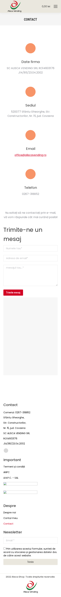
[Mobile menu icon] (56, 6)
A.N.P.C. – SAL (10, 477)
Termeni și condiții (14, 466)
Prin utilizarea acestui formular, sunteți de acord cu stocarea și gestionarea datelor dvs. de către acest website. (30, 552)
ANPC (6, 472)
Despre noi (9, 512)
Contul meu (10, 518)
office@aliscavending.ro (30, 155)
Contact (8, 523)
